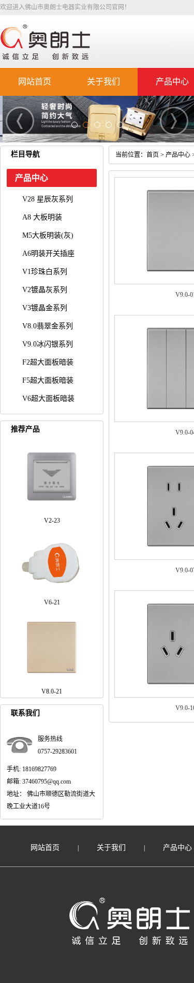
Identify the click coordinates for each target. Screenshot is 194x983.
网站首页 (34, 81)
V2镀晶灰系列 (44, 290)
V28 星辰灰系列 (47, 199)
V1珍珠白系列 (44, 272)
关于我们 (103, 81)
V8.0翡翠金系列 (47, 326)
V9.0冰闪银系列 (47, 344)
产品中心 (172, 81)
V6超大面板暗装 (48, 398)
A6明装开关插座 (48, 253)
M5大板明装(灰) (47, 235)
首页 (152, 154)
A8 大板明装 (42, 217)
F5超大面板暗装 (47, 380)
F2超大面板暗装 (47, 362)
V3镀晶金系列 (44, 308)
